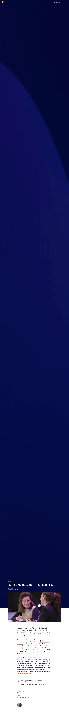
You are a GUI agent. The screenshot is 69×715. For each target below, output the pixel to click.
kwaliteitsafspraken (23, 692)
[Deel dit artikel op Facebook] (23, 697)
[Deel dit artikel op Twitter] (20, 697)
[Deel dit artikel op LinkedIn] (25, 697)
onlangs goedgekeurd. (24, 674)
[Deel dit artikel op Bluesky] (18, 697)
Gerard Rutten (26, 705)
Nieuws (18, 692)
